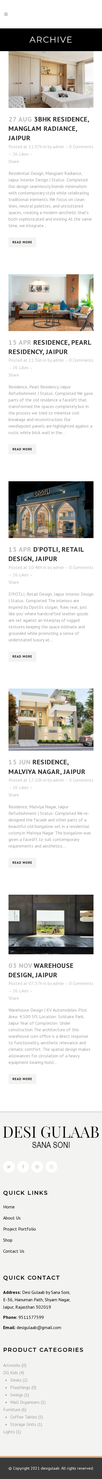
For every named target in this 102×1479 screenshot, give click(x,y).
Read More (22, 242)
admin (58, 146)
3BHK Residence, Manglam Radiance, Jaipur (48, 128)
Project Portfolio (19, 1229)
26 (20, 154)
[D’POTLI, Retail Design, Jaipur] (51, 509)
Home (9, 1207)
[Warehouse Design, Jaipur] (51, 924)
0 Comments (81, 146)
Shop (7, 1240)
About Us (12, 1218)
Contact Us (13, 1251)
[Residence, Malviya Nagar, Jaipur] (51, 720)
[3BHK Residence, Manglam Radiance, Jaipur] (51, 79)
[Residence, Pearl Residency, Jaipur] (51, 302)
